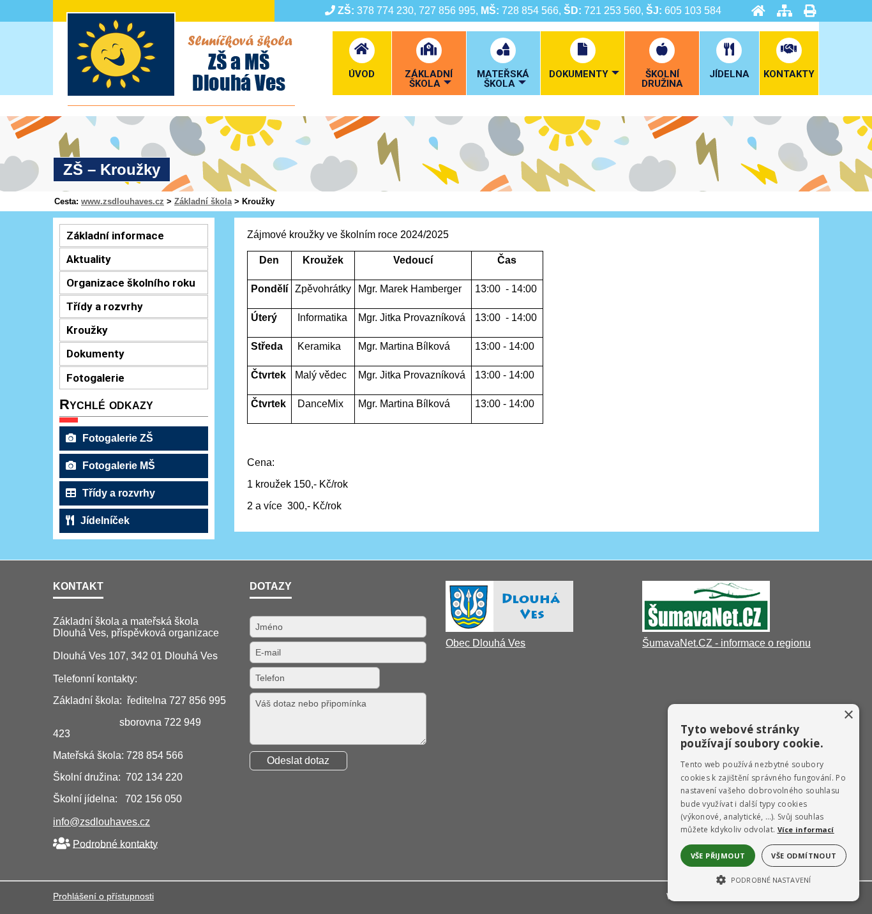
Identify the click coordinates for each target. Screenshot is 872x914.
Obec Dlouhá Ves (485, 643)
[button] (763, 879)
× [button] (848, 715)
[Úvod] (754, 10)
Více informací (806, 829)
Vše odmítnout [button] (803, 855)
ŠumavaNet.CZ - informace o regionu (726, 643)
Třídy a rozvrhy (118, 493)
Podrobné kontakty (115, 843)
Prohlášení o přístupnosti (103, 896)
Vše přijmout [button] (718, 855)
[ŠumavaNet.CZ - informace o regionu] (706, 628)
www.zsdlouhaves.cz (122, 201)
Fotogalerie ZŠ (117, 438)
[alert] (763, 802)
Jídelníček (105, 520)
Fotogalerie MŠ (118, 465)
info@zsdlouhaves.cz (101, 821)
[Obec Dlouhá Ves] (509, 628)
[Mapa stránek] (780, 10)
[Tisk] (806, 10)
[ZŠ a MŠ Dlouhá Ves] (181, 102)
